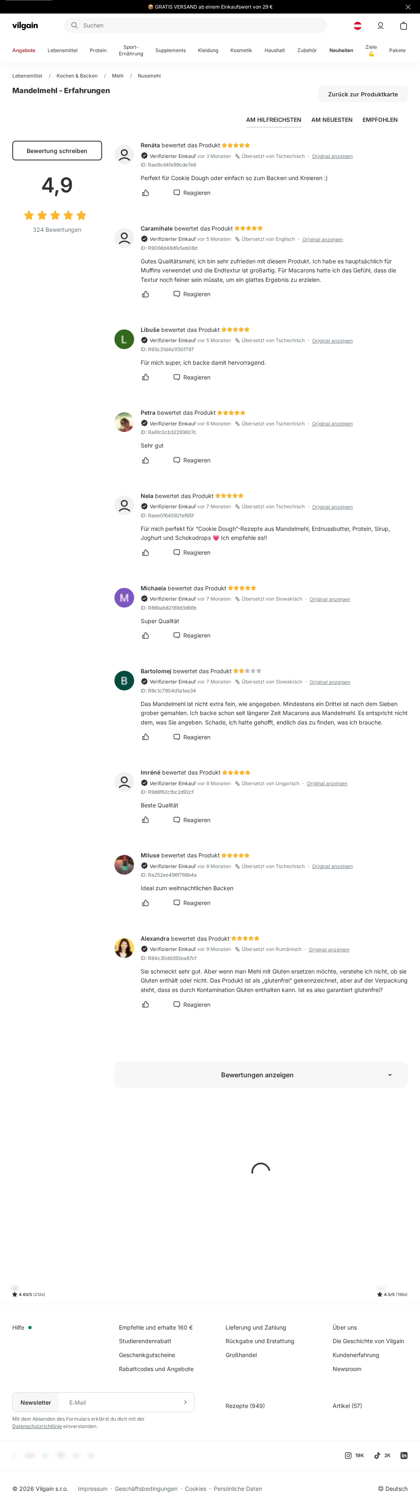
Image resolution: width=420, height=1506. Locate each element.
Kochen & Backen (77, 76)
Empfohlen (380, 119)
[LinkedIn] (404, 1455)
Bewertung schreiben (57, 150)
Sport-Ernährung (131, 50)
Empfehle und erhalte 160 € (156, 1327)
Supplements (170, 50)
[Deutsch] (358, 26)
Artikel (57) (347, 1405)
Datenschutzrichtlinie (37, 1426)
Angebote (23, 50)
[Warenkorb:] (403, 26)
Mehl (117, 76)
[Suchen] (73, 25)
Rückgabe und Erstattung (260, 1340)
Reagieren (196, 192)
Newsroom (347, 1368)
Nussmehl (149, 76)
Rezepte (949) (245, 1405)
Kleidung (208, 50)
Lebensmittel (63, 50)
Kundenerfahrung (356, 1354)
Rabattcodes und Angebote (156, 1368)
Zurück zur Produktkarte (363, 94)
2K (387, 1455)
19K (359, 1455)
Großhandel (241, 1354)
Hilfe (18, 1327)
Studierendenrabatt (145, 1340)
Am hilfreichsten (273, 119)
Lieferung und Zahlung (256, 1327)
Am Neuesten (332, 119)
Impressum (92, 1488)
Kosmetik (241, 50)
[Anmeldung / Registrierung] (381, 26)
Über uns (345, 1327)
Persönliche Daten (238, 1488)
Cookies (195, 1488)
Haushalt (275, 50)
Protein (98, 50)
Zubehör (307, 50)
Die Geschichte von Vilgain (368, 1340)
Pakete (397, 50)
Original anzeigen (332, 156)
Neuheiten (341, 50)
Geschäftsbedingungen (146, 1488)
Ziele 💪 (371, 50)
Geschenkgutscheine (147, 1354)
